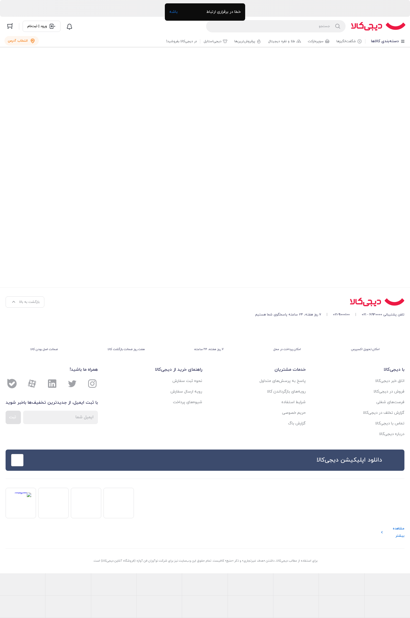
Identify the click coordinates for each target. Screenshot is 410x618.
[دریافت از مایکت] (94, 460)
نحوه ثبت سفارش (187, 381)
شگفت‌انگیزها (346, 41)
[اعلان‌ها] (69, 26)
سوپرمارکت (316, 41)
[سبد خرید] (10, 26)
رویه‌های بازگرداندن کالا (286, 391)
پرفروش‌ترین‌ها (244, 41)
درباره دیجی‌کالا (391, 434)
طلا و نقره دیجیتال (281, 41)
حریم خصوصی (294, 412)
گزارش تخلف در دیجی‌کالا (383, 412)
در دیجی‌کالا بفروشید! (181, 41)
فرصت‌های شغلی (390, 402)
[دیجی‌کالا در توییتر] (72, 383)
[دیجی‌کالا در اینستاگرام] (92, 383)
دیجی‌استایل (212, 41)
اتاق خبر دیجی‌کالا (389, 381)
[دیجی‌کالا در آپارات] (32, 383)
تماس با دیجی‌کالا (389, 423)
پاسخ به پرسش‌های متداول (282, 381)
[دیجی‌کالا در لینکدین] (52, 383)
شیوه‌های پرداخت (187, 402)
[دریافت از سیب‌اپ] (50, 460)
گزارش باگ (297, 423)
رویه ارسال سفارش (186, 391)
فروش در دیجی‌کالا (388, 391)
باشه (173, 12)
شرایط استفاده (293, 402)
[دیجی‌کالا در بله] (12, 383)
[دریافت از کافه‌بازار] (138, 460)
